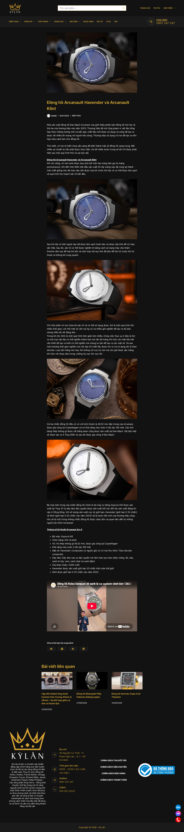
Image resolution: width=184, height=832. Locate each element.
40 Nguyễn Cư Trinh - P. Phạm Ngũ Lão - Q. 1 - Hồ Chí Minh (72, 756)
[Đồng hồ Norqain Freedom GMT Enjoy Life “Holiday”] (127, 680)
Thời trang (43, 22)
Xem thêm (168, 8)
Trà (115, 22)
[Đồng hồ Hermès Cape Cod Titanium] (92, 680)
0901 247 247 (165, 23)
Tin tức (156, 8)
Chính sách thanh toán (113, 780)
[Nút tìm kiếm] (123, 8)
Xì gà (108, 22)
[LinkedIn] (83, 648)
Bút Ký (100, 22)
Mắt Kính (74, 22)
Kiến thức (76, 116)
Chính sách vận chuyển (113, 767)
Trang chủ (145, 8)
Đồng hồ (28, 22)
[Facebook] (51, 648)
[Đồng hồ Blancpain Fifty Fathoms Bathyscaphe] (56, 680)
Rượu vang (88, 22)
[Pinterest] (72, 648)
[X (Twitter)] (62, 648)
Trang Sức (59, 22)
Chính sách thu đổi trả (113, 760)
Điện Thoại (13, 22)
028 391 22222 (67, 791)
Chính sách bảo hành (113, 773)
